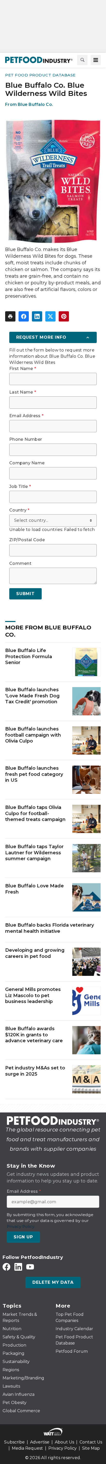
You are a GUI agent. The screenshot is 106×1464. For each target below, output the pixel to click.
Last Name (22, 392)
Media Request (27, 1448)
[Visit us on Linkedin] (18, 1267)
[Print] (10, 316)
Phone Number (25, 439)
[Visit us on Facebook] (6, 1267)
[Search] (82, 60)
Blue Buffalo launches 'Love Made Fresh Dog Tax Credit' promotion (32, 696)
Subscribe (14, 1442)
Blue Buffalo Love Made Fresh (34, 889)
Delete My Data (52, 1282)
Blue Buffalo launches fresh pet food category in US (34, 774)
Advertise (39, 1442)
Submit (25, 593)
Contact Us (91, 1442)
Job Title (20, 487)
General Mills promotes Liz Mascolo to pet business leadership (33, 995)
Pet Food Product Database (40, 75)
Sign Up (23, 1237)
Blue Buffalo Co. (35, 104)
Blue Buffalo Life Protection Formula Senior (28, 656)
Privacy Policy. (21, 1226)
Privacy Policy (62, 1448)
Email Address (26, 416)
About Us (64, 1442)
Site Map (91, 1448)
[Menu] (96, 60)
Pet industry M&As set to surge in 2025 (35, 1071)
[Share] (24, 316)
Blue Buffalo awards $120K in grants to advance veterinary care (34, 1035)
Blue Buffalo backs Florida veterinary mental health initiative (49, 928)
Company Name (27, 463)
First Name (22, 369)
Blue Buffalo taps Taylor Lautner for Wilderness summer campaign (34, 852)
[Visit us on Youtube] (30, 1267)
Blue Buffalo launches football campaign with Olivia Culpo (33, 735)
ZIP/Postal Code (27, 540)
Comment (20, 563)
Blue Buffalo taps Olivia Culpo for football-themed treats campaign (35, 813)
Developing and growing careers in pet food (35, 953)
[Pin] (64, 316)
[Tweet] (50, 316)
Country (19, 510)
